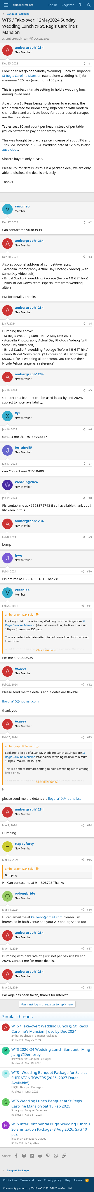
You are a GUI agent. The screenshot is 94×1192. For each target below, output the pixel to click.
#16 (89, 909)
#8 (90, 498)
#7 (90, 464)
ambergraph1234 (17, 38)
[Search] (89, 5)
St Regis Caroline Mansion (21, 75)
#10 (89, 571)
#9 (90, 537)
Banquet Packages (46, 1036)
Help (68, 1180)
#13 (89, 737)
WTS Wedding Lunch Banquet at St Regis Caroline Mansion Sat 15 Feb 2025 (46, 1103)
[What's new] (80, 5)
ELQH (14, 1087)
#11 (89, 606)
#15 (89, 860)
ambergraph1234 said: (19, 614)
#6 (90, 429)
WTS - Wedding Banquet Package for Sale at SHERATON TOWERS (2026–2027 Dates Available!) (49, 1078)
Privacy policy (53, 1180)
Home (78, 1180)
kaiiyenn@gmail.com (47, 917)
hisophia (16, 1139)
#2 (90, 222)
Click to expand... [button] (47, 650)
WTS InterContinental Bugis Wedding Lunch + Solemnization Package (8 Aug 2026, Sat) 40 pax (51, 1129)
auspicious (10, 149)
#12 (89, 684)
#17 (89, 948)
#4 (90, 323)
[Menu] (6, 5)
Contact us (10, 1180)
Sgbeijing (17, 1110)
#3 (90, 257)
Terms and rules (30, 1180)
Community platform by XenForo (37, 1188)
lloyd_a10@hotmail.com (20, 701)
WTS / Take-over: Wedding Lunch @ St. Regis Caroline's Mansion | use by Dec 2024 (49, 1028)
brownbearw (19, 1059)
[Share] (84, 63)
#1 (90, 63)
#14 (89, 825)
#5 (90, 390)
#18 (89, 987)
